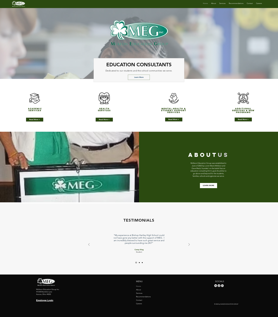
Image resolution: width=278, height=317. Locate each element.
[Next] (189, 244)
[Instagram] (222, 285)
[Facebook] (219, 285)
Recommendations (143, 297)
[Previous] (89, 244)
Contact (139, 300)
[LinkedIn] (215, 285)
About (138, 290)
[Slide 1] (135, 262)
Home (138, 286)
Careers (139, 304)
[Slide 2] (139, 262)
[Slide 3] (142, 262)
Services (139, 293)
